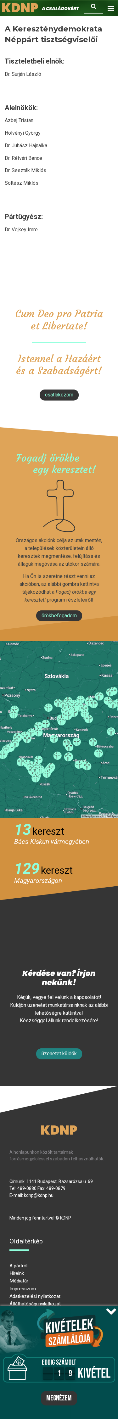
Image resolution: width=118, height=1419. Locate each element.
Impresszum (22, 1289)
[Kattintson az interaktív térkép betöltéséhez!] (59, 729)
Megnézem (59, 1398)
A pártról (18, 1266)
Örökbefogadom (59, 616)
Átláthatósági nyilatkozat (35, 1304)
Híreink (16, 1273)
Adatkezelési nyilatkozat (34, 1296)
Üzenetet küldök (59, 1054)
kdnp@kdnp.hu (38, 1195)
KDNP (59, 1130)
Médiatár (18, 1281)
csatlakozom (59, 395)
